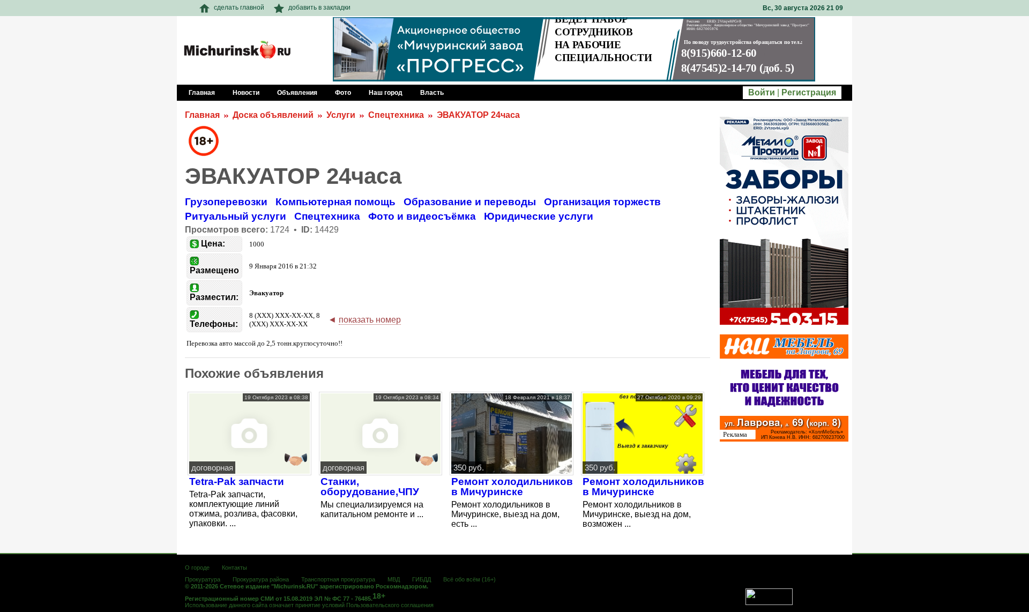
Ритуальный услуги (235, 216)
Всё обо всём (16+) (469, 579)
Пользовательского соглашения (390, 605)
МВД (393, 579)
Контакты (234, 567)
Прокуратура (202, 579)
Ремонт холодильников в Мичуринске (512, 486)
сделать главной (239, 7)
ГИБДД (421, 579)
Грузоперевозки (226, 201)
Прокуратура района (261, 579)
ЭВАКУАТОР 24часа (478, 115)
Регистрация (808, 92)
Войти (761, 92)
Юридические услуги (538, 216)
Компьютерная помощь (335, 201)
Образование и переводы (470, 201)
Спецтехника (396, 115)
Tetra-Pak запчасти (236, 481)
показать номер (370, 319)
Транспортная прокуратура (338, 579)
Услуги (340, 115)
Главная (202, 115)
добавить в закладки (319, 7)
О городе (197, 567)
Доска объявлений (273, 115)
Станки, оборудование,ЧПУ (369, 486)
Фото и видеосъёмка (422, 216)
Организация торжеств (602, 201)
